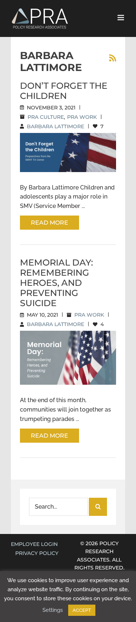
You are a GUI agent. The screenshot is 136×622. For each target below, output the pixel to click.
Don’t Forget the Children (63, 90)
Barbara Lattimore (55, 126)
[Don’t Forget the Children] (68, 152)
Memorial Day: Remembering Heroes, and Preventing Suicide (56, 282)
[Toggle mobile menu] (121, 17)
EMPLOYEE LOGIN (34, 544)
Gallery (76, 142)
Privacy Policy (36, 553)
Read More (49, 222)
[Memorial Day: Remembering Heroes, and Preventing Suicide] (68, 358)
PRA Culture (46, 117)
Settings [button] (52, 610)
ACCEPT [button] (82, 610)
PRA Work (82, 117)
